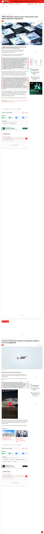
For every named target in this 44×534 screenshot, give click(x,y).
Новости (8, 1)
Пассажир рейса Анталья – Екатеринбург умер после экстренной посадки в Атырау (7, 438)
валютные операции (12, 123)
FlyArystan (9, 461)
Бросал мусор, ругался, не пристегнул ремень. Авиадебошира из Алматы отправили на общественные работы (20, 439)
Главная (3, 6)
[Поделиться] (42, 532)
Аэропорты (15, 461)
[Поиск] (38, 1)
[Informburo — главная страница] (5, 1)
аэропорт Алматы (6, 459)
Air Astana (12, 459)
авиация (4, 461)
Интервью (21, 1)
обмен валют (5, 123)
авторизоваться (9, 136)
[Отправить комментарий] (26, 138)
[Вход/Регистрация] (40, 1)
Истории (12, 1)
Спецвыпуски (26, 1)
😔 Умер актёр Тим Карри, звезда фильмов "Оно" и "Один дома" (36, 73)
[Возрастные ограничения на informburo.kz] (36, 1)
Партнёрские (31, 1)
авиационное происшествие (20, 459)
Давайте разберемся (16, 1)
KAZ (41, 1)
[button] (38, 4)
